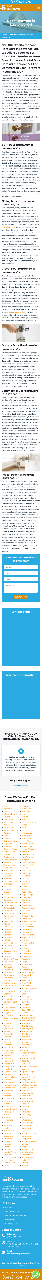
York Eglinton (27, 1152)
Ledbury (7, 1149)
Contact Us (10, 1219)
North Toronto (28, 862)
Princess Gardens (29, 921)
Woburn (25, 1117)
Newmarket (27, 851)
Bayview (7, 846)
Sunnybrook (27, 1002)
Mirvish (25, 830)
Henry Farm (9, 1066)
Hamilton (8, 1058)
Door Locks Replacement (16, 1215)
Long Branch (9, 1163)
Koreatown (9, 1130)
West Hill (25, 1090)
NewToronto (27, 857)
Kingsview (8, 1122)
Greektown (9, 1050)
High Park (8, 1069)
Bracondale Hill (10, 881)
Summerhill (27, 999)
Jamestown (9, 1098)
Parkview (26, 900)
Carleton (8, 910)
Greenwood (9, 1053)
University (26, 1069)
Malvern (25, 806)
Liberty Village (10, 1152)
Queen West (27, 929)
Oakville (25, 878)
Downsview (9, 975)
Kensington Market (9, 1113)
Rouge (24, 961)
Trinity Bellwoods (29, 1066)
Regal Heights (28, 935)
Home (4, 34)
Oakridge (26, 876)
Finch (6, 1026)
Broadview (8, 892)
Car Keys (9, 1207)
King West (8, 1120)
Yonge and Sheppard (26, 1137)
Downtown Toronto (8, 979)
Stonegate (26, 996)
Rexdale (25, 940)
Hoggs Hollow (10, 1077)
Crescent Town (10, 951)
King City (8, 1117)
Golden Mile (9, 1047)
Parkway (26, 902)
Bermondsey (9, 865)
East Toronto (9, 991)
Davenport (9, 956)
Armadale (8, 827)
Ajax (6, 806)
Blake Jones (9, 873)
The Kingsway (28, 1028)
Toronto (25, 1074)
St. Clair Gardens (29, 988)
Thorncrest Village (27, 1040)
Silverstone (27, 977)
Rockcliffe (26, 953)
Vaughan (26, 1079)
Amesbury (8, 822)
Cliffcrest (8, 937)
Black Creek (9, 870)
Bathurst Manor (11, 841)
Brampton (8, 884)
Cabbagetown (10, 902)
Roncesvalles (27, 956)
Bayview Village (10, 849)
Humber (7, 1079)
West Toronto (28, 1101)
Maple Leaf (27, 809)
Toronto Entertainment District (28, 1053)
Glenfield (8, 1045)
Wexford (25, 1106)
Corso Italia (9, 948)
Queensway (27, 932)
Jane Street (9, 1101)
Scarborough (27, 969)
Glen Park (8, 1042)
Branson (7, 886)
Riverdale (26, 948)
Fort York (8, 1036)
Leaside (7, 1146)
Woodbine (26, 1120)
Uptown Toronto (29, 1077)
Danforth (8, 953)
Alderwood (8, 819)
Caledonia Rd (9, 908)
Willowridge (27, 1114)
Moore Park (27, 835)
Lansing (7, 1141)
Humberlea (9, 1082)
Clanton (7, 935)
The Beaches (27, 1015)
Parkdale (26, 897)
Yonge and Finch (29, 1133)
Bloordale (8, 878)
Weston (25, 1104)
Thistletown (27, 1034)
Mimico (25, 827)
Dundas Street (10, 986)
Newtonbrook (28, 854)
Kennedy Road (10, 1109)
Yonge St (26, 1146)
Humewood (9, 1090)
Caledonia (8, 905)
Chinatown (8, 921)
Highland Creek (10, 1071)
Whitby (25, 1109)
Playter (25, 913)
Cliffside (7, 940)
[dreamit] (12, 1179)
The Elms (26, 1023)
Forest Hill (8, 1034)
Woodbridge (27, 1122)
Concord (8, 945)
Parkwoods (27, 905)
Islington (7, 1095)
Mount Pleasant (29, 849)
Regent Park (27, 937)
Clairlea (7, 929)
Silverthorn (27, 980)
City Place (8, 927)
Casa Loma (9, 913)
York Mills (26, 1154)
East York (8, 994)
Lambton (8, 1138)
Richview (26, 945)
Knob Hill (7, 1128)
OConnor (26, 873)
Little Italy (8, 1154)
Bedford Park (9, 857)
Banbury (7, 838)
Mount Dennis (28, 843)
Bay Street (8, 843)
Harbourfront (10, 1063)
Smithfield (26, 983)
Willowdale (26, 1112)
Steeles (25, 994)
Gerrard (7, 1039)
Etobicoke (8, 1015)
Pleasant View (28, 916)
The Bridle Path (28, 1018)
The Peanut (27, 1031)
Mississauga (27, 833)
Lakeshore (8, 1136)
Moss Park (26, 841)
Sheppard (26, 975)
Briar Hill (7, 889)
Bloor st (7, 876)
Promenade (27, 924)
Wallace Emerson (29, 1085)
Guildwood (8, 1055)
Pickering (26, 910)
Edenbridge (9, 999)
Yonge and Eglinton (26, 1129)
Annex (6, 825)
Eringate (7, 1012)
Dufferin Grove (10, 983)
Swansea (26, 1007)
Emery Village (10, 1007)
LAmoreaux (9, 1133)
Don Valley (8, 967)
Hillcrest (7, 1074)
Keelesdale (9, 1106)
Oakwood (26, 881)
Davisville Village (11, 959)
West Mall (26, 1095)
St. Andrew (26, 986)
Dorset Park (9, 969)
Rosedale (26, 959)
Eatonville (8, 996)
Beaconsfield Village (9, 853)
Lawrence (13, 34)
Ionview (7, 1093)
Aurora (7, 833)
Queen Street (28, 927)
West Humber (28, 1093)
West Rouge (27, 1098)
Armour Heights (11, 830)
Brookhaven (9, 897)
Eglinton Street (10, 1002)
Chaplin (7, 918)
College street (10, 943)
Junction (8, 1104)
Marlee (25, 817)
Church (7, 924)
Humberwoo (9, 1087)
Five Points (8, 1028)
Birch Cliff (8, 868)
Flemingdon (9, 1031)
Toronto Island (28, 1058)
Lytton (7, 1165)
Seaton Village (28, 972)
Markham (26, 811)
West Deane (27, 1087)
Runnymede (27, 964)
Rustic (24, 967)
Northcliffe (26, 870)
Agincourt (8, 809)
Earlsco (7, 988)
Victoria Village (28, 1082)
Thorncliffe (27, 1036)
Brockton (8, 894)
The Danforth (28, 1020)
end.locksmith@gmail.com (18, 1254)
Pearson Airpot (28, 908)
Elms (6, 1004)
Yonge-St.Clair (28, 1149)
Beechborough (10, 859)
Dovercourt (9, 972)
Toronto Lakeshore (26, 1062)
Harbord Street (10, 1061)
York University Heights (28, 1158)
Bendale (7, 862)
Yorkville (25, 1165)
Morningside (27, 838)
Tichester (26, 1047)
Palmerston (27, 892)
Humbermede (10, 1085)
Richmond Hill (28, 943)
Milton (24, 825)
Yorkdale (26, 1163)
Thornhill (26, 1045)
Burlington (8, 900)
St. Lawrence (27, 991)
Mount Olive (27, 846)
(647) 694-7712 (14, 1237)
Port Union (26, 918)
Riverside (26, 951)
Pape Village (27, 894)
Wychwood (27, 1125)
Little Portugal (10, 1157)
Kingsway (8, 1125)
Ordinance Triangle (26, 888)
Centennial (9, 916)
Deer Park (8, 961)
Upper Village (28, 1071)
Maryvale (26, 819)
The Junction (27, 1026)
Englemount (9, 1010)
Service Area (11, 1224)
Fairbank (8, 1023)
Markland (26, 814)
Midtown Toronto (29, 822)
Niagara (25, 859)
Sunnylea (26, 1004)
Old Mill (25, 884)
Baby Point (8, 835)
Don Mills (8, 964)
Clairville (7, 932)
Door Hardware (12, 1211)
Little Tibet (8, 1160)
